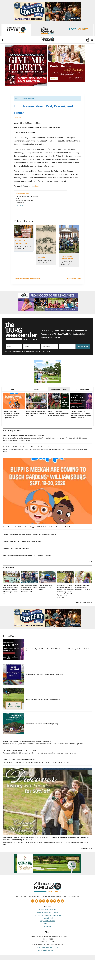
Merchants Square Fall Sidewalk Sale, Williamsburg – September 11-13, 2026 (36, 413)
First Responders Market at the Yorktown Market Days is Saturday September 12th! (29, 589)
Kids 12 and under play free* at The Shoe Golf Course (43, 699)
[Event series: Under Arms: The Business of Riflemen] (68, 264)
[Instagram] (36, 901)
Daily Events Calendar (47, 921)
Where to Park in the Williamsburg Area (16, 548)
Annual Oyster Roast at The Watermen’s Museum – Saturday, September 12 (27, 741)
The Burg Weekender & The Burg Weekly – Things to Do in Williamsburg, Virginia (29, 534)
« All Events (17, 118)
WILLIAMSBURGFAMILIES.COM (47, 947)
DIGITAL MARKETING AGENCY (47, 950)
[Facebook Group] (54, 901)
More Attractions (83, 602)
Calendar (87, 40)
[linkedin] (58, 901)
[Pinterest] (40, 901)
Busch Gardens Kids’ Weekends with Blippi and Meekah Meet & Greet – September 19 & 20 (12, 414)
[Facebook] (32, 901)
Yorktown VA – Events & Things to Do (47, 915)
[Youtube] (43, 901)
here (37, 186)
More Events (85, 422)
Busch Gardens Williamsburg (48, 909)
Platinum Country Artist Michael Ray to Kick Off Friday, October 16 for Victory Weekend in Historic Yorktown (81, 414)
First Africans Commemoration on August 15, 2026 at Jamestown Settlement (27, 555)
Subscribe (83, 346)
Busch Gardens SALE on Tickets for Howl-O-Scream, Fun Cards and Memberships (58, 413)
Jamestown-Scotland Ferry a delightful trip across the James (22, 541)
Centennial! (41, 257)
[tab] (12, 389)
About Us (47, 923)
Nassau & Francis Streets (22, 193)
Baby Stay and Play (74, 278)
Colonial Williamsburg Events (47, 912)
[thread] (62, 901)
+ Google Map (20, 206)
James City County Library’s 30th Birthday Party (19, 759)
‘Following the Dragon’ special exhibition (28, 278)
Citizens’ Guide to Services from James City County (42, 724)
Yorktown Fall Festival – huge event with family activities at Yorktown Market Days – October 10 (11, 590)
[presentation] (14, 401)
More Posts (85, 848)
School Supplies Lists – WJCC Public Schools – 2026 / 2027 (44, 674)
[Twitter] (47, 901)
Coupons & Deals (47, 918)
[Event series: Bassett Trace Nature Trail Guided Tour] (23, 248)
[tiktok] (51, 901)
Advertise (47, 926)
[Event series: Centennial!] (46, 262)
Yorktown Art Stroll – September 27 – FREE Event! (46, 588)
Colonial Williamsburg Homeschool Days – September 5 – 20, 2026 (82, 588)
